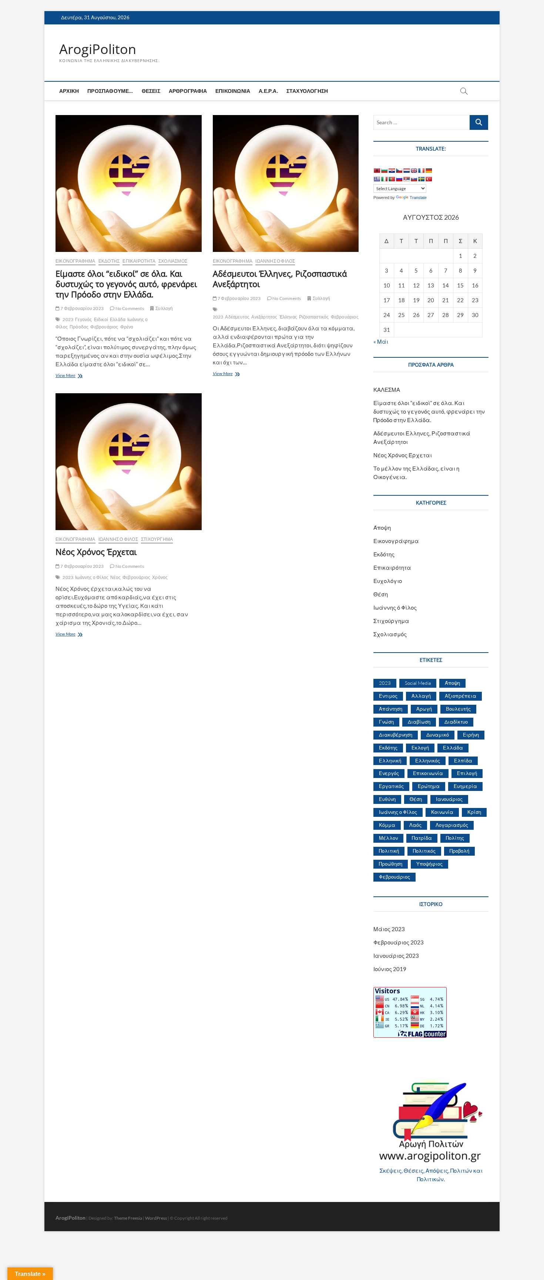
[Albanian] (376, 171)
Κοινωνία (442, 812)
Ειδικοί (101, 319)
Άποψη (382, 527)
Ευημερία (465, 786)
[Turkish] (428, 179)
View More (75, 376)
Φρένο (127, 327)
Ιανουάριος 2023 (396, 955)
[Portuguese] (391, 179)
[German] (428, 171)
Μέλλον (388, 838)
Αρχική (69, 91)
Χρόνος (160, 577)
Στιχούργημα (157, 539)
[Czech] (399, 171)
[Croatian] (391, 171)
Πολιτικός (424, 851)
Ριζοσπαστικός (314, 317)
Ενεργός (389, 773)
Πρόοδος (79, 327)
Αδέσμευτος (237, 317)
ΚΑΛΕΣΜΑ (386, 389)
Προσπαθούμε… (110, 91)
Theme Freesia (128, 1218)
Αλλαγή (421, 696)
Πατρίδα (422, 838)
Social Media (418, 683)
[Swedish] (421, 179)
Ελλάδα (117, 319)
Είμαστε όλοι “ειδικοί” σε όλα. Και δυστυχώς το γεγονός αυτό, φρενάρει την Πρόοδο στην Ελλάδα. (126, 284)
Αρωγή (424, 709)
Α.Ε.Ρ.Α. (268, 91)
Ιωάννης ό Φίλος (275, 261)
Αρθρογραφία (188, 91)
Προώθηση (390, 864)
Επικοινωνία (232, 91)
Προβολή (459, 851)
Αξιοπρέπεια (460, 696)
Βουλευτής (458, 709)
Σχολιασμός (172, 261)
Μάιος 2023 (389, 929)
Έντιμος (388, 696)
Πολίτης (455, 838)
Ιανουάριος (449, 799)
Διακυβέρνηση (395, 735)
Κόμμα (387, 825)
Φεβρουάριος (104, 327)
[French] (421, 171)
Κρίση (474, 812)
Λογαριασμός (452, 825)
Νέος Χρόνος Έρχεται (96, 551)
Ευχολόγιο (387, 580)
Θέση (380, 594)
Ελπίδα (463, 761)
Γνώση (386, 722)
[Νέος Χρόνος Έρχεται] (129, 461)
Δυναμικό (437, 735)
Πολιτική (389, 851)
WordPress (156, 1218)
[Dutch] (406, 171)
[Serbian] (406, 179)
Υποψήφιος (429, 864)
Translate (418, 197)
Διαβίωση (419, 722)
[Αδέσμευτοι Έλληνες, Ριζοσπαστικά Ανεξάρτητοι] (286, 183)
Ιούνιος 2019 (389, 969)
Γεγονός (83, 319)
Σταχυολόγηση (307, 91)
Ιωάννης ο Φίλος (91, 577)
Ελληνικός (427, 761)
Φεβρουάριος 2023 (398, 942)
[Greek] (376, 179)
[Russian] (399, 179)
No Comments (129, 308)
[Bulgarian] (384, 171)
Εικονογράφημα (75, 261)
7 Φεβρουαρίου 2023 (82, 308)
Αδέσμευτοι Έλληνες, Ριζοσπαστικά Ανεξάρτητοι (280, 278)
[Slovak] (413, 179)
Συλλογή (164, 308)
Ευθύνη (387, 799)
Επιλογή (467, 773)
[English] (413, 171)
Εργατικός (391, 786)
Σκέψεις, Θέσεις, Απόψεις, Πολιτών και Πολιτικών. (431, 1174)
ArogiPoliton (97, 49)
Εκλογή (420, 748)
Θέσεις (151, 91)
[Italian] (384, 179)
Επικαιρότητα (138, 261)
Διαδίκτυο (456, 722)
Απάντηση (390, 709)
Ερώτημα (429, 786)
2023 (68, 319)
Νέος (115, 577)
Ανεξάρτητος (264, 317)
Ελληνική (390, 761)
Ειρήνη (471, 735)
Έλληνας (288, 317)
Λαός (415, 825)
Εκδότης (109, 261)
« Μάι (380, 341)
